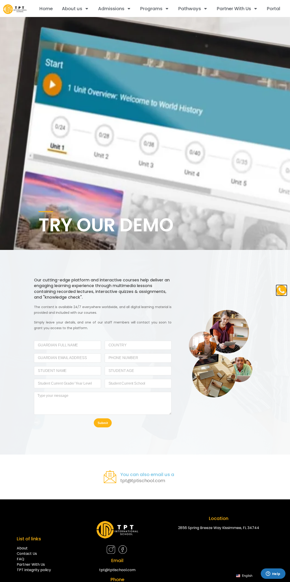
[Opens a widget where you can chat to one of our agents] (273, 574)
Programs (151, 8)
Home (46, 8)
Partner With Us (234, 8)
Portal (273, 8)
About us (72, 8)
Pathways (189, 8)
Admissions (111, 8)
